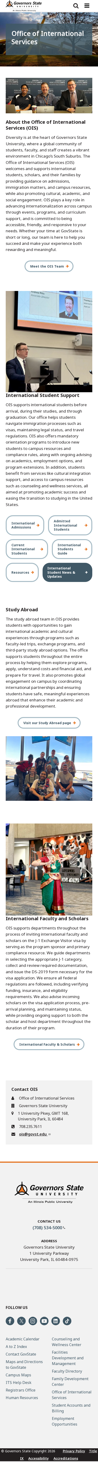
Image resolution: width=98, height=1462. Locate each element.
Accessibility (38, 1458)
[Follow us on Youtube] (44, 1321)
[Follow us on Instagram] (33, 1321)
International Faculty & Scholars (47, 1044)
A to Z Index (16, 1346)
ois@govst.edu (33, 1134)
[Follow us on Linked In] (55, 1321)
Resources (20, 572)
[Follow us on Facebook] (10, 1321)
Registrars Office (20, 1390)
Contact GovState (21, 1354)
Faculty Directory (67, 1371)
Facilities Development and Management (67, 1358)
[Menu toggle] (86, 5)
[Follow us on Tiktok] (67, 1321)
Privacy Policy (74, 1451)
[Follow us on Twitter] (21, 1321)
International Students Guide (69, 549)
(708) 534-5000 (47, 1227)
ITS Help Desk (18, 1382)
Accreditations (66, 1458)
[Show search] (75, 5)
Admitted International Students (65, 525)
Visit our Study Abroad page (47, 723)
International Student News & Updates (61, 572)
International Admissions (23, 525)
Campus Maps (18, 1375)
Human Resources (22, 1397)
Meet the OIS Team (47, 266)
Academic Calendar (22, 1339)
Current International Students (23, 549)
